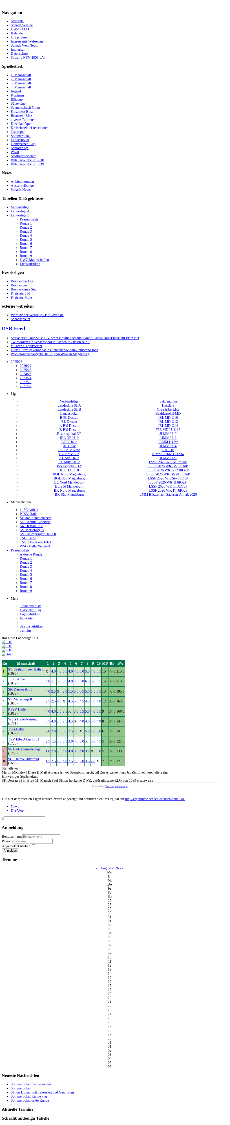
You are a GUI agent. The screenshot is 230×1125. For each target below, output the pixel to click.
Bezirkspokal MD (168, 413)
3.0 (59, 741)
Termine (25, 630)
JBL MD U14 (168, 426)
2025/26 (16, 362)
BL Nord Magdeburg (69, 482)
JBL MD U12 (168, 421)
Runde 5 (26, 574)
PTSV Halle (28, 514)
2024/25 (25, 374)
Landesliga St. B (69, 409)
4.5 (76, 671)
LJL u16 (168, 450)
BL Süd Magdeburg (69, 486)
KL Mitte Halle (69, 462)
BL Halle (69, 446)
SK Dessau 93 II (31, 526)
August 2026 (109, 868)
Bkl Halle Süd (69, 454)
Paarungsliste (20, 550)
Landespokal (69, 413)
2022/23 (25, 382)
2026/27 (25, 366)
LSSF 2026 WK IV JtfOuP (168, 490)
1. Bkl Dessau (69, 426)
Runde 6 (26, 578)
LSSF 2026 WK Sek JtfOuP (168, 478)
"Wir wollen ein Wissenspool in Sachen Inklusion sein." (50, 342)
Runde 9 (26, 591)
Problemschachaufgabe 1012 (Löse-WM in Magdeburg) (50, 354)
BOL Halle (69, 442)
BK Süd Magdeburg (69, 494)
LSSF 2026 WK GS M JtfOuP (168, 474)
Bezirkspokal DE (69, 434)
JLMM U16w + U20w (168, 454)
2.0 (65, 691)
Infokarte (26, 618)
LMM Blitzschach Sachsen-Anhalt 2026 (168, 494)
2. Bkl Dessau (69, 430)
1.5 (59, 731)
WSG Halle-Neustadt (35, 546)
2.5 (53, 691)
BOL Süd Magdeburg (69, 478)
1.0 (48, 751)
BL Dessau (69, 421)
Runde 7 (26, 583)
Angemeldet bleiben (16, 846)
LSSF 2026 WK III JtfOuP (168, 486)
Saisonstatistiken (31, 626)
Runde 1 (26, 558)
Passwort (8, 841)
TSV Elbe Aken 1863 (35, 542)
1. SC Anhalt (29, 510)
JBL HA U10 (69, 470)
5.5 (65, 671)
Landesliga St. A (69, 405)
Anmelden (10, 850)
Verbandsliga (69, 401)
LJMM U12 (168, 438)
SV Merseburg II (32, 530)
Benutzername (12, 836)
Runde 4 (26, 570)
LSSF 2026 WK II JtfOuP (168, 482)
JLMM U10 (168, 434)
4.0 (53, 671)
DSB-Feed (13, 328)
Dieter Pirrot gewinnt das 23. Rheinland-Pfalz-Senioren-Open (54, 350)
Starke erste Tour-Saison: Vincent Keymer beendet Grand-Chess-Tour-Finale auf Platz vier (75, 338)
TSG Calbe (28, 538)
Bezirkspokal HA (69, 466)
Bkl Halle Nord (69, 450)
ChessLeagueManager (116, 786)
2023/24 (25, 378)
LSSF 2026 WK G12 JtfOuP (168, 470)
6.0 (82, 671)
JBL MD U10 (168, 417)
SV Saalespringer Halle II (38, 534)
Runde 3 (26, 566)
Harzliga (168, 405)
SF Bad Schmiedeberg (36, 518)
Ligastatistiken (30, 614)
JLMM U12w (168, 442)
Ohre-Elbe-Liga (168, 409)
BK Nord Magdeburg (69, 490)
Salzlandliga (168, 401)
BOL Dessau (69, 417)
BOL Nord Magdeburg (69, 474)
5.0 (87, 691)
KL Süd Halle (69, 458)
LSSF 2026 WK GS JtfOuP (168, 466)
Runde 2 (26, 562)
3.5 (65, 711)
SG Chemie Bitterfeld (35, 522)
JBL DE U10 (69, 438)
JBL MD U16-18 (168, 430)
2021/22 (25, 386)
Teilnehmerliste (30, 606)
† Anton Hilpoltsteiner (26, 346)
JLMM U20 (168, 458)
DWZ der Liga (30, 610)
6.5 (99, 671)
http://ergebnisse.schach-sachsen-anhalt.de (155, 799)
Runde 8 (26, 587)
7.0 (93, 671)
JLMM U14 (168, 446)
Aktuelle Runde (31, 554)
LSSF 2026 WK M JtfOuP (168, 462)
